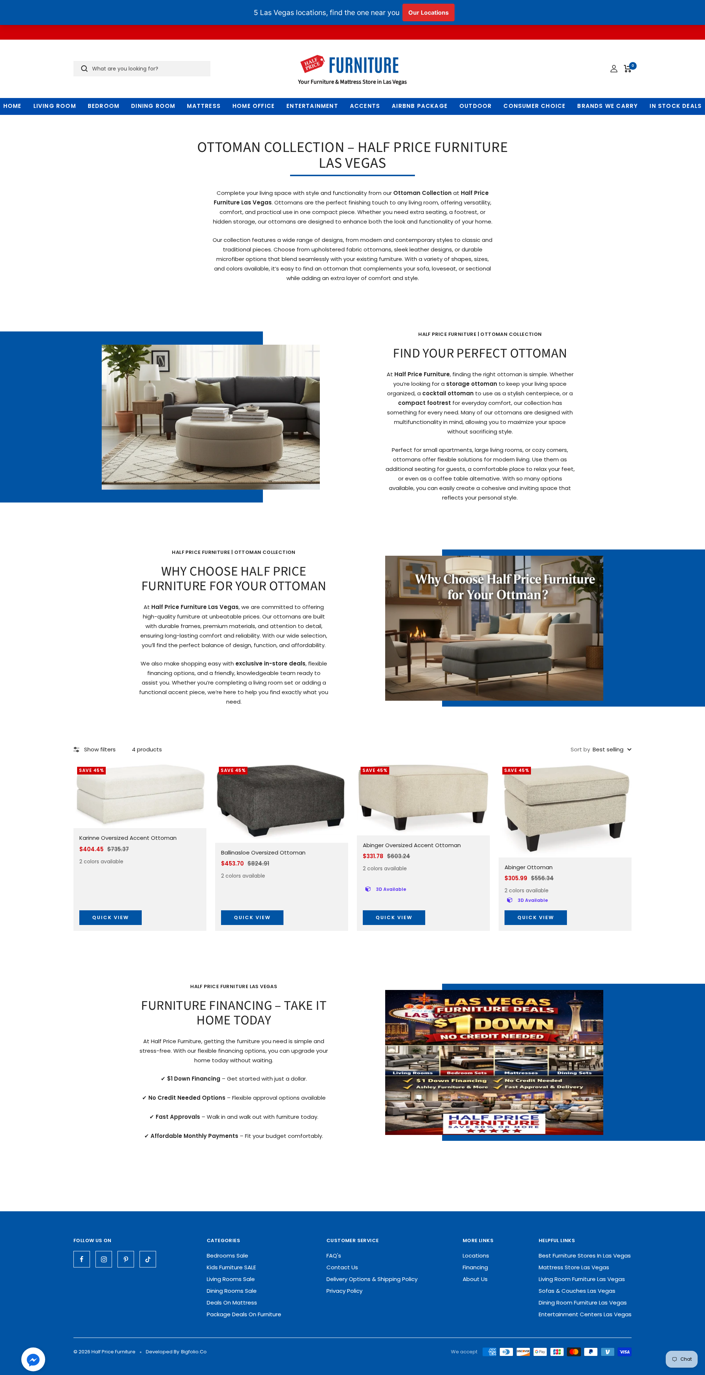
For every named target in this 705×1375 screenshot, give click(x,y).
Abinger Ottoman (529, 867)
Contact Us (342, 1267)
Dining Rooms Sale (232, 1291)
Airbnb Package (420, 106)
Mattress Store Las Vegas (574, 1267)
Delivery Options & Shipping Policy (371, 1279)
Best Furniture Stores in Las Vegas (585, 1255)
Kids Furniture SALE (231, 1267)
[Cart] (628, 68)
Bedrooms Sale (227, 1255)
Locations (476, 1255)
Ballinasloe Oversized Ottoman (263, 852)
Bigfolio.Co (194, 1351)
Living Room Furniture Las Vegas (582, 1279)
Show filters (100, 749)
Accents (365, 106)
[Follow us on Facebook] (81, 1259)
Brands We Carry (607, 106)
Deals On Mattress (232, 1302)
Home (12, 106)
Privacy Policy (344, 1291)
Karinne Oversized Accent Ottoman (128, 838)
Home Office (253, 106)
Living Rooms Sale (231, 1279)
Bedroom (103, 106)
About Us (475, 1279)
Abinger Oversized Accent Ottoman (412, 845)
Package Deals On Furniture (244, 1314)
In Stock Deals (676, 106)
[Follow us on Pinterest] (126, 1259)
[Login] (614, 68)
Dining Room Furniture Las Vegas (583, 1302)
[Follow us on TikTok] (148, 1259)
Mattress (204, 106)
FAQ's (333, 1255)
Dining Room (153, 106)
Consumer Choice (534, 106)
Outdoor (475, 106)
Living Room (54, 106)
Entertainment (312, 106)
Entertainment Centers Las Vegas (585, 1314)
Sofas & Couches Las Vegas (577, 1291)
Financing (475, 1267)
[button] (33, 1361)
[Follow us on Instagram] (103, 1259)
